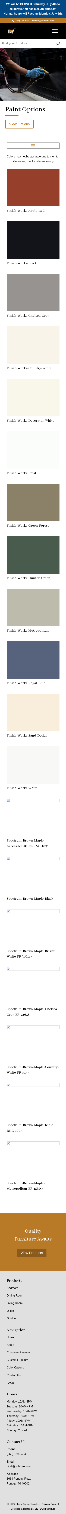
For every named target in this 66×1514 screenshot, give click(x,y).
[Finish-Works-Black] (33, 257)
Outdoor (12, 1318)
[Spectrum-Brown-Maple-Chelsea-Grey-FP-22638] (33, 969)
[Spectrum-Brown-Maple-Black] (33, 859)
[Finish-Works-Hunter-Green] (33, 572)
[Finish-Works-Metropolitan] (33, 625)
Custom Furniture (17, 1359)
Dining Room (15, 1295)
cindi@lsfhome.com (19, 1466)
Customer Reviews (18, 1352)
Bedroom (12, 1288)
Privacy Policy (50, 1504)
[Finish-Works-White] (33, 782)
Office (10, 1310)
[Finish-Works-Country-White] (33, 362)
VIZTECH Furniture (45, 1509)
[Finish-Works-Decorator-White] (33, 415)
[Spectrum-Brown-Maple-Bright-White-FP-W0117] (33, 911)
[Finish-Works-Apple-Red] (33, 205)
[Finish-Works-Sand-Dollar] (33, 730)
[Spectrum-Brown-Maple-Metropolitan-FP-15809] (33, 1143)
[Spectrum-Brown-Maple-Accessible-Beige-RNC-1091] (33, 801)
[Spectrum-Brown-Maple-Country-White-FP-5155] (33, 1027)
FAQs (10, 1382)
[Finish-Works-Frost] (33, 467)
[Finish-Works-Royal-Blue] (33, 677)
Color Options (15, 1367)
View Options (19, 124)
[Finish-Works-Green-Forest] (33, 520)
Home (10, 1337)
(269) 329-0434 (16, 1454)
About (10, 1344)
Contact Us (14, 1375)
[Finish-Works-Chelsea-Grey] (33, 310)
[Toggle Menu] (55, 31)
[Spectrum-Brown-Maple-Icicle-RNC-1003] (33, 1085)
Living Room (15, 1303)
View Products (32, 1253)
